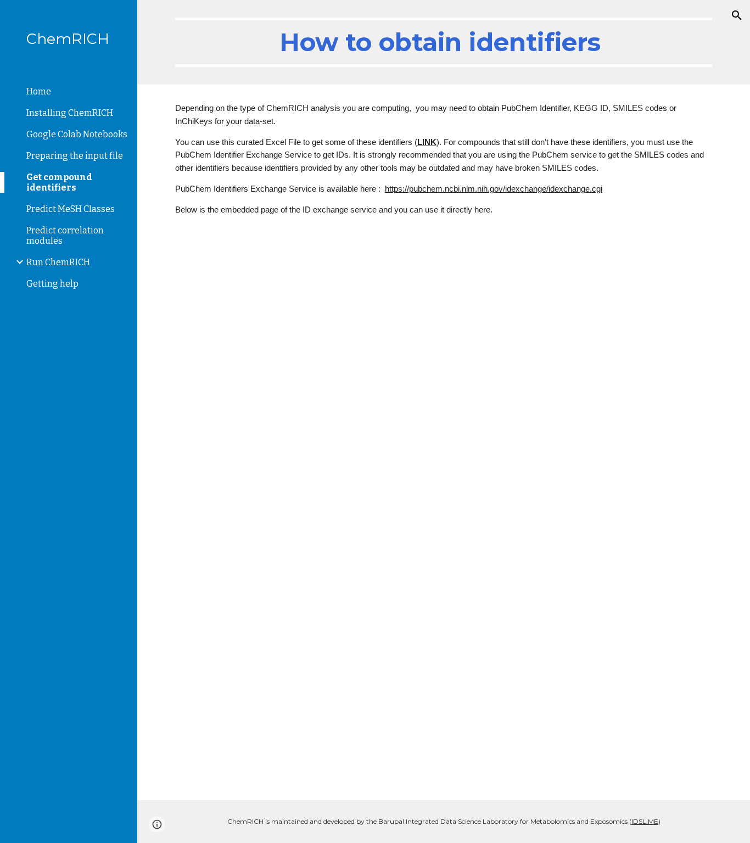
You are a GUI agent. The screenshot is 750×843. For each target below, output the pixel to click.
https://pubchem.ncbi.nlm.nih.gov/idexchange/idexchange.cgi (493, 189)
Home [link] (38, 91)
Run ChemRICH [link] (58, 262)
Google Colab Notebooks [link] (76, 134)
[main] (444, 42)
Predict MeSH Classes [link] (70, 209)
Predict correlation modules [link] (65, 235)
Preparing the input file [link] (74, 155)
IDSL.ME (644, 821)
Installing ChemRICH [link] (69, 113)
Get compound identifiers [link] (59, 182)
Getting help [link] (52, 283)
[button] (737, 15)
